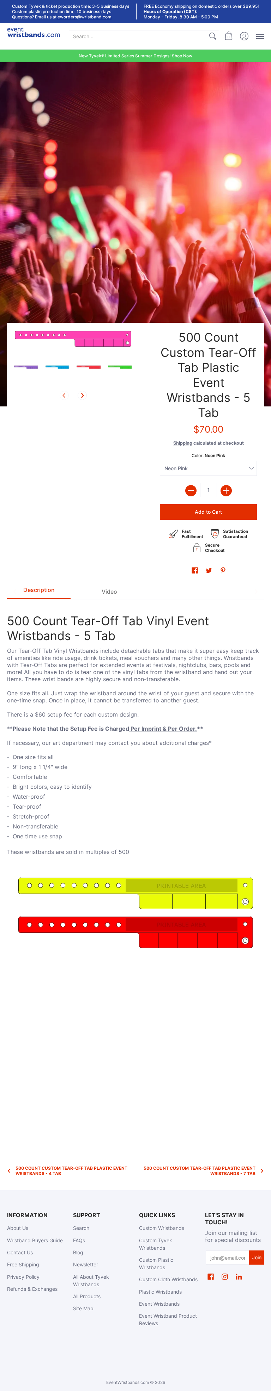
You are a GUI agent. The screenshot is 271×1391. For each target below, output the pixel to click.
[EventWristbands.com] (33, 36)
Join (256, 1257)
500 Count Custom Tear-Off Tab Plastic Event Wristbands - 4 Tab (71, 1170)
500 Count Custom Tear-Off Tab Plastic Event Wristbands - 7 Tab (199, 1170)
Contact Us (20, 1252)
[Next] (82, 395)
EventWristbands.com (127, 1382)
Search (81, 1228)
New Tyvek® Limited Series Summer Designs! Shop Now (135, 55)
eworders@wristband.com (84, 16)
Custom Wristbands (161, 1228)
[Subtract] (191, 490)
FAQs (79, 1240)
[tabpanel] (135, 779)
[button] (228, 36)
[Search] (213, 36)
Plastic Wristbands (160, 1292)
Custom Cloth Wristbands (168, 1279)
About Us (17, 1228)
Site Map (83, 1308)
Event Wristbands (159, 1304)
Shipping (182, 443)
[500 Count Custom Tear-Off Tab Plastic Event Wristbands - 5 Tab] (26, 367)
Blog (78, 1252)
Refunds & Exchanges (32, 1289)
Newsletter (85, 1264)
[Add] (226, 490)
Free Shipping (23, 1264)
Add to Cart (208, 512)
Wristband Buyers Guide (35, 1240)
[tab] (39, 592)
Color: (208, 455)
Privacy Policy (23, 1277)
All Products (87, 1296)
